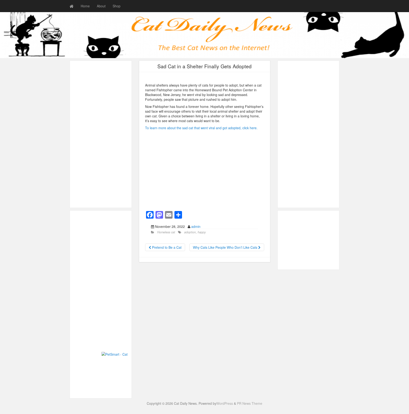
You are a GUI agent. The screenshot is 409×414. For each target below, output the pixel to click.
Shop (116, 6)
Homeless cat (166, 232)
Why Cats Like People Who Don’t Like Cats (225, 247)
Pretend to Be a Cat (166, 247)
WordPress (224, 403)
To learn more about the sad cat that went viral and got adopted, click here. (201, 127)
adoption (190, 232)
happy (202, 232)
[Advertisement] (100, 134)
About (101, 6)
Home (85, 6)
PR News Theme (249, 403)
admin (195, 226)
